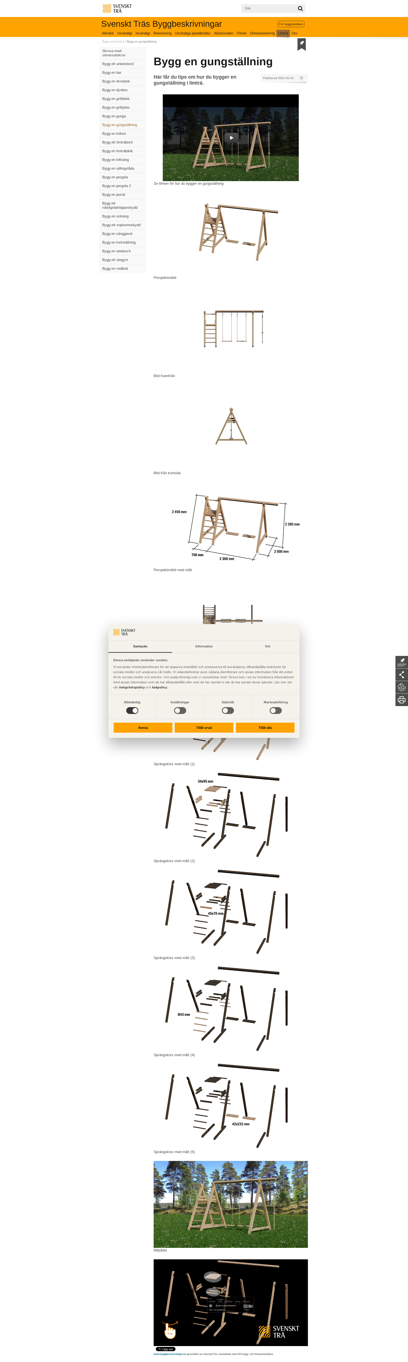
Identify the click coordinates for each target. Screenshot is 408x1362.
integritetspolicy (132, 687)
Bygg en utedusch (116, 251)
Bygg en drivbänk (116, 81)
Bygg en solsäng (115, 216)
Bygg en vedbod (115, 269)
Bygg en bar (111, 73)
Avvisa (143, 727)
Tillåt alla (265, 727)
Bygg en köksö (114, 134)
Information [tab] (204, 646)
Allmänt (108, 33)
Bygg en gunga (114, 116)
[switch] (180, 710)
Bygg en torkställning (119, 242)
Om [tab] (267, 646)
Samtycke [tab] (140, 646)
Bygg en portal (113, 195)
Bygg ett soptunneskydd (121, 225)
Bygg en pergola (115, 177)
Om (294, 33)
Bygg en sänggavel (117, 234)
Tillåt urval (204, 727)
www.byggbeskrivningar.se (170, 1354)
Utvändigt (124, 33)
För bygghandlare (291, 24)
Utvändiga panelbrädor (193, 33)
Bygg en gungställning (119, 125)
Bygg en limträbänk (117, 151)
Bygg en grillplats (116, 107)
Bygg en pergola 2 (116, 186)
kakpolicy (159, 687)
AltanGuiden (223, 33)
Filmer (242, 33)
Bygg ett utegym (115, 260)
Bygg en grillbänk (116, 99)
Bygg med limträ (113, 41)
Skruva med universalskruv (114, 53)
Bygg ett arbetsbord (117, 64)
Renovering (162, 33)
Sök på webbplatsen (300, 8)
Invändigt (143, 33)
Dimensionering (262, 33)
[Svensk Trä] (117, 8)
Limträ (283, 33)
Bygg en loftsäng (115, 160)
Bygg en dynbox (115, 90)
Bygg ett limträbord (117, 142)
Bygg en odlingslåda (118, 168)
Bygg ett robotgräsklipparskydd (119, 205)
